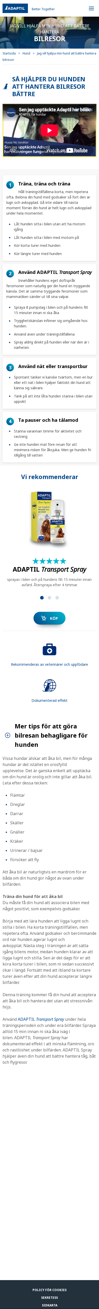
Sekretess (49, 1297)
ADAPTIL (41, 1019)
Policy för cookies (49, 1290)
